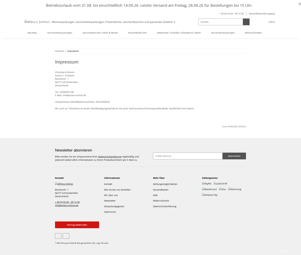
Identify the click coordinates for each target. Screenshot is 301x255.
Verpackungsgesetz (114, 206)
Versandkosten (161, 189)
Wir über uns (111, 195)
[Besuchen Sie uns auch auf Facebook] (58, 236)
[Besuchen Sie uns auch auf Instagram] (66, 236)
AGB (155, 195)
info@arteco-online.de (66, 205)
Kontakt (108, 184)
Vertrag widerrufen (77, 224)
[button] (258, 21)
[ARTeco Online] (64, 183)
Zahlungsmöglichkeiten (165, 184)
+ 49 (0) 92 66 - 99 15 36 (231, 13)
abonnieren (234, 155)
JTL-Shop (284, 251)
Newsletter (110, 200)
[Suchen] (246, 22)
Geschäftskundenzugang (262, 13)
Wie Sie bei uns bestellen (117, 189)
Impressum (110, 211)
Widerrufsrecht (161, 200)
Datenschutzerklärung (109, 156)
